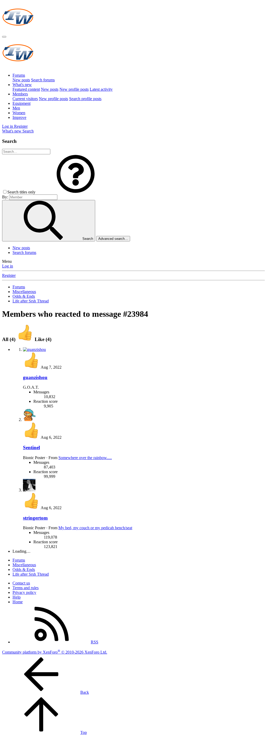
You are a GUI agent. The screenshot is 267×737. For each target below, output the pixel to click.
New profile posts (74, 89)
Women (19, 113)
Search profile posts (85, 98)
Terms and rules (26, 588)
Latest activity (101, 89)
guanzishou (35, 377)
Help (17, 597)
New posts (21, 80)
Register (9, 275)
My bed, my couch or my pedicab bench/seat (95, 528)
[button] (76, 192)
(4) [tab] (9, 339)
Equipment (22, 103)
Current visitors (25, 98)
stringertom (35, 518)
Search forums (43, 80)
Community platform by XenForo (54, 652)
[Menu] (4, 37)
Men (16, 108)
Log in (7, 266)
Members (20, 94)
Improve (19, 117)
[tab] (34, 339)
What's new (22, 84)
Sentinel (31, 447)
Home (18, 602)
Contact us (21, 583)
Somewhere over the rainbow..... (85, 457)
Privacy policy (24, 592)
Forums (19, 75)
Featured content (26, 89)
